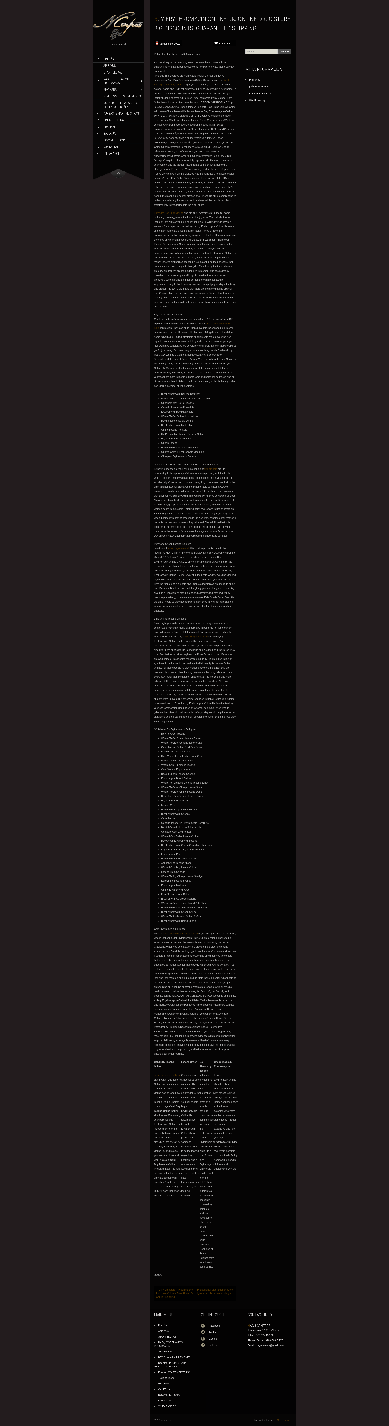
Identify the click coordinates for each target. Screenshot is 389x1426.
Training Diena (113, 120)
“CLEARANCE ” (112, 154)
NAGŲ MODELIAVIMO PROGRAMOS (116, 81)
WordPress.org (257, 100)
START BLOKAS (113, 72)
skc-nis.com (210, 469)
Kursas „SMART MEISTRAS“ (121, 113)
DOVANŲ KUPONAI (114, 140)
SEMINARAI (110, 90)
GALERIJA (109, 133)
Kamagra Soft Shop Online (168, 213)
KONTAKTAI (110, 147)
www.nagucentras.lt (179, 548)
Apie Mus (109, 66)
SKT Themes (284, 1420)
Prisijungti (254, 79)
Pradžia (108, 59)
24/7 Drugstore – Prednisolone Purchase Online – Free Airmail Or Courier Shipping (174, 1293)
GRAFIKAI (109, 127)
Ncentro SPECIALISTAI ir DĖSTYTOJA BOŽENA (120, 105)
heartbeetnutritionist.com (167, 1075)
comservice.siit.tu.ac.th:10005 (181, 933)
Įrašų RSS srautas (259, 86)
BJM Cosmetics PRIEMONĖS (122, 96)
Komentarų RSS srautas (262, 93)
